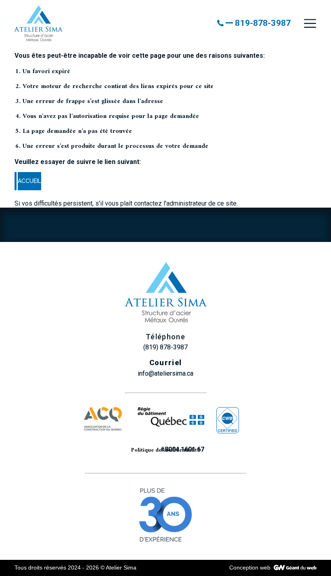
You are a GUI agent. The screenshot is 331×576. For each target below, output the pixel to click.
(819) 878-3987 (165, 347)
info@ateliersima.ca (165, 373)
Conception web (249, 567)
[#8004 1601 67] (171, 425)
